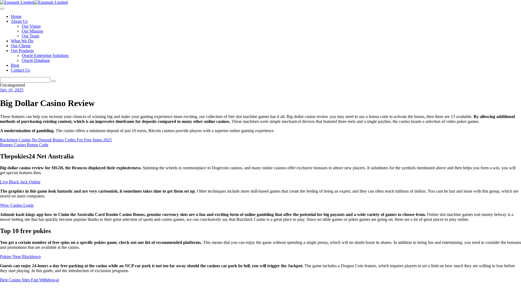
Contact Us (20, 70)
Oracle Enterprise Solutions (45, 55)
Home (16, 16)
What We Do (22, 41)
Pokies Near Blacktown (20, 256)
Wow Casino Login (17, 205)
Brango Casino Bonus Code (24, 144)
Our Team (30, 36)
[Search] (53, 81)
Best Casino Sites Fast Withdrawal (29, 280)
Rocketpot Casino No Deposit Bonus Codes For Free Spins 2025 (56, 140)
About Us (19, 21)
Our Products (22, 50)
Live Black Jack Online (20, 182)
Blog (15, 65)
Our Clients (21, 45)
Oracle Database (36, 60)
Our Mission (32, 31)
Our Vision (31, 26)
